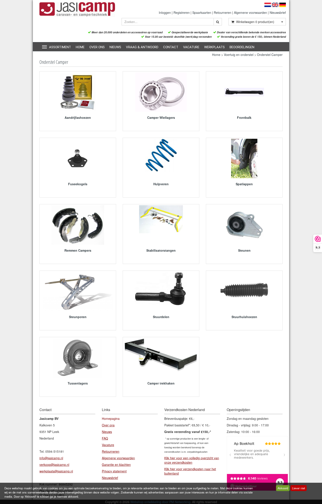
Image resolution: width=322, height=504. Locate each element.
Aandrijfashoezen (78, 117)
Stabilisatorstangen (161, 250)
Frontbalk (244, 117)
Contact (170, 47)
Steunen (244, 250)
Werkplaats (214, 47)
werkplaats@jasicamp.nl (56, 471)
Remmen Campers (77, 250)
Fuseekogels (77, 184)
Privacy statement (114, 471)
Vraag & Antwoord (142, 47)
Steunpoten (78, 317)
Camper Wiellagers (161, 117)
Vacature (191, 47)
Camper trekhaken (161, 383)
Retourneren (222, 12)
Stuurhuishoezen (244, 317)
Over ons (97, 47)
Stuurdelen (161, 317)
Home (80, 47)
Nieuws (115, 47)
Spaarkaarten (201, 12)
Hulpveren (161, 184)
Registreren (181, 12)
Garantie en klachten (116, 464)
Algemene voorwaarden (250, 12)
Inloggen (165, 12)
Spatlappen (244, 184)
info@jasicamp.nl (51, 458)
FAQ (105, 438)
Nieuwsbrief (278, 12)
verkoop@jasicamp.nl (54, 464)
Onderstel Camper (270, 54)
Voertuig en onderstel (238, 54)
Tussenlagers (78, 383)
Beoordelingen (242, 47)
